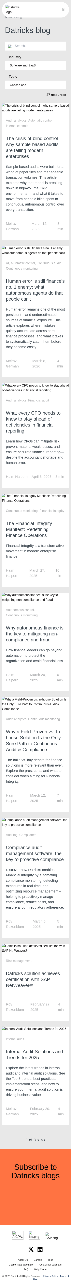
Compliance (27, 835)
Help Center (40, 1269)
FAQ (26, 1269)
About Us (23, 1260)
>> (43, 1140)
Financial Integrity (51, 510)
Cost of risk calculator (50, 1264)
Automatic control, (40, 120)
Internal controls (17, 126)
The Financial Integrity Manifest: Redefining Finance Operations (29, 529)
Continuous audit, (49, 263)
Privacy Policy (50, 1276)
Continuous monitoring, (22, 510)
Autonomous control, (20, 610)
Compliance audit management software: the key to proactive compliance (35, 853)
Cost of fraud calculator (21, 1264)
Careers (38, 1260)
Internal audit (15, 1039)
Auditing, (12, 835)
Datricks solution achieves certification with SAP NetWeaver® (33, 979)
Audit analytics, (16, 120)
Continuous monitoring (22, 268)
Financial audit (38, 400)
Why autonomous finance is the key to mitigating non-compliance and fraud (35, 633)
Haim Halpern (17, 477)
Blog (50, 1260)
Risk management (18, 961)
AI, (8, 263)
